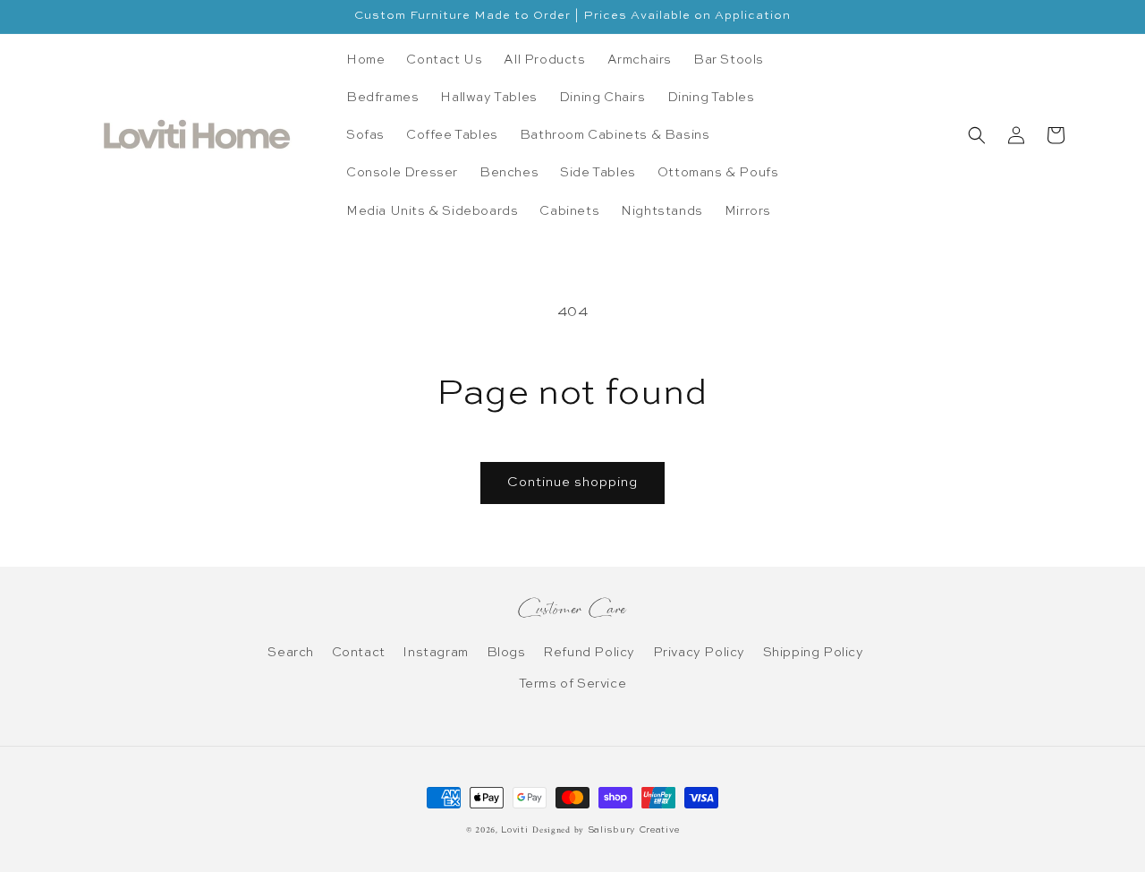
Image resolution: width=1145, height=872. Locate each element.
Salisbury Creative (634, 829)
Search (290, 652)
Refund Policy (589, 652)
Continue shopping (572, 482)
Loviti (514, 829)
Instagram (435, 652)
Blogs (506, 652)
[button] (977, 135)
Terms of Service (573, 684)
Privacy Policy (699, 652)
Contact (359, 652)
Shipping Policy (813, 652)
